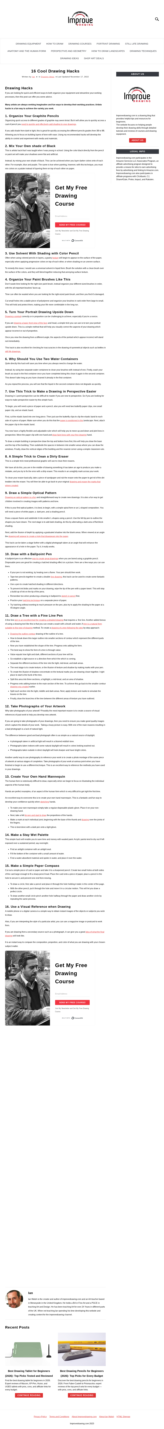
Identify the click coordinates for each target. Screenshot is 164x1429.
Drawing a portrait (13, 316)
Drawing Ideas (69, 58)
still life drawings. (13, 351)
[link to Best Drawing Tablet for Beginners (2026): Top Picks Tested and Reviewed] (29, 1349)
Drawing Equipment (28, 43)
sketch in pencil (68, 596)
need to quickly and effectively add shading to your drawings (48, 124)
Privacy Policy (40, 1417)
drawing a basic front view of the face (30, 323)
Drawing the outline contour (22, 634)
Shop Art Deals (94, 58)
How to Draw (54, 43)
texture (55, 258)
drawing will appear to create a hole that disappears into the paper (38, 536)
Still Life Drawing (136, 43)
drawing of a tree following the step (67, 628)
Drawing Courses (79, 43)
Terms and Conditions (59, 1417)
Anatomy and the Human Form (26, 51)
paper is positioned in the (72, 420)
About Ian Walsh (106, 1417)
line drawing (56, 577)
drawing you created (19, 687)
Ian (33, 77)
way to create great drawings (45, 558)
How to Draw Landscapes (108, 51)
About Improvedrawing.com (84, 1417)
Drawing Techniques (143, 51)
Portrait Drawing (108, 43)
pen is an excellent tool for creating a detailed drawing (39, 620)
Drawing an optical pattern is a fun (20, 497)
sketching (44, 802)
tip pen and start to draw (35, 815)
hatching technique (31, 600)
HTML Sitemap (123, 1417)
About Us (138, 140)
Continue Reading (28, 1395)
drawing (85, 820)
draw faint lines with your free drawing (69, 435)
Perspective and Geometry (68, 51)
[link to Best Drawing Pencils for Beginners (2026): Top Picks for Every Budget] (82, 1349)
